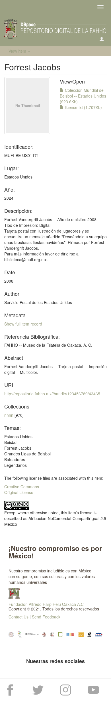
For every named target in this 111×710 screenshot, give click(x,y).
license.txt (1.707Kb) (83, 107)
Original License (18, 492)
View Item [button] (18, 51)
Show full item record (23, 324)
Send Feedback (46, 617)
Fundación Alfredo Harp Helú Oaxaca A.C (46, 604)
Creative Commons (21, 486)
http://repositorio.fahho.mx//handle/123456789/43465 (52, 393)
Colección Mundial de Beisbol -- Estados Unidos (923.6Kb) (83, 95)
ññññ (8, 415)
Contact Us (18, 617)
